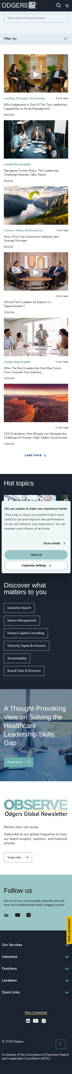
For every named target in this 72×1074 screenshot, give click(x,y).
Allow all (36, 554)
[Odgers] (19, 5)
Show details (51, 543)
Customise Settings (34, 565)
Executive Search (19, 607)
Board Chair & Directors (24, 670)
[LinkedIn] (6, 915)
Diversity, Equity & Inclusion (26, 645)
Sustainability (16, 658)
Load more (34, 455)
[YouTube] (18, 915)
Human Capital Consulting (25, 633)
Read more (14, 762)
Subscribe (14, 857)
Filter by (10, 39)
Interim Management (21, 620)
